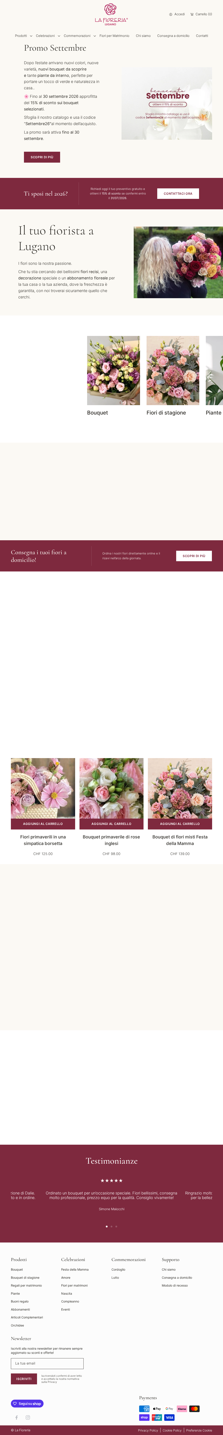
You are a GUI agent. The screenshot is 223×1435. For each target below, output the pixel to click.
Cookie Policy (172, 1430)
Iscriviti (23, 1379)
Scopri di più (42, 157)
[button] (16, 390)
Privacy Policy (148, 1430)
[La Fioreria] (111, 14)
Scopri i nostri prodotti (28, 371)
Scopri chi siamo (145, 519)
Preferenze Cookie (199, 1430)
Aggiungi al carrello (43, 824)
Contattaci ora (178, 193)
